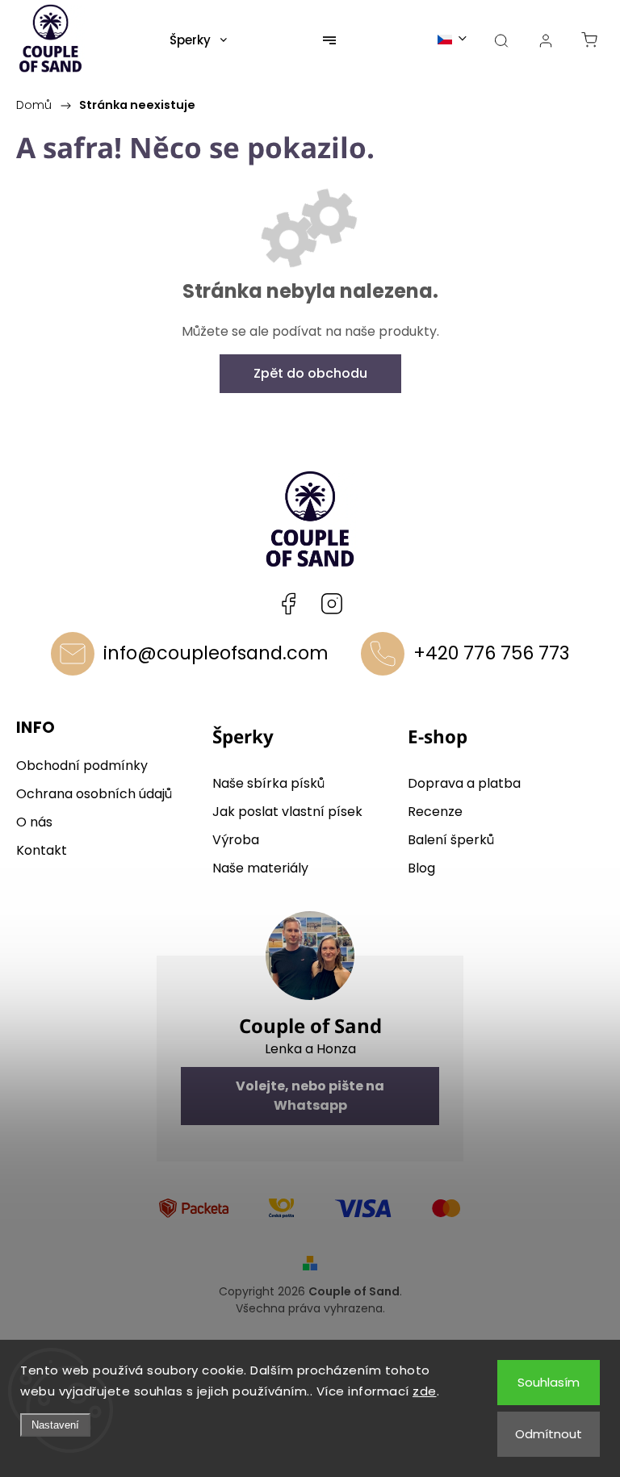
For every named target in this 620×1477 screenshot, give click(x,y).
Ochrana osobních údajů (94, 794)
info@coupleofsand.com (216, 653)
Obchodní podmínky (82, 765)
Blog (421, 868)
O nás (34, 822)
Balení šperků (451, 840)
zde (425, 1391)
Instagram (332, 604)
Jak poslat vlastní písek (287, 811)
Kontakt (41, 850)
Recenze (435, 811)
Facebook (288, 604)
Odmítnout (548, 1433)
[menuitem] (198, 40)
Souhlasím (548, 1382)
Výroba (235, 840)
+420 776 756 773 (491, 653)
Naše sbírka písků (268, 783)
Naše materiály (260, 868)
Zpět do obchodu (310, 373)
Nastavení (55, 1425)
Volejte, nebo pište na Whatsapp (310, 1096)
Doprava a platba (464, 783)
